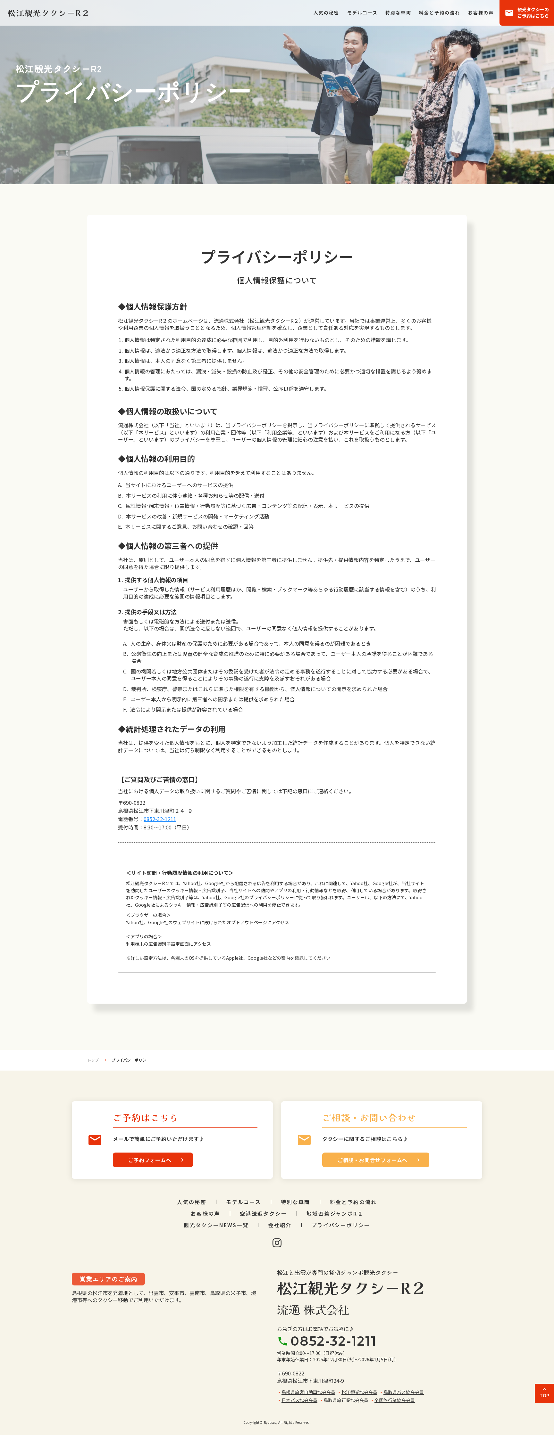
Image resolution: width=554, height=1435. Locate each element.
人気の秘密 (327, 13)
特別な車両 (398, 13)
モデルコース (362, 13)
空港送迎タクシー (263, 1213)
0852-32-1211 (160, 819)
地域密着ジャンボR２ (334, 1213)
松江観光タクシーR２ (351, 1287)
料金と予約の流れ (439, 13)
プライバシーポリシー (340, 1224)
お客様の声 (481, 13)
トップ (93, 1060)
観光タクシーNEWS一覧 (216, 1224)
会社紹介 (280, 1224)
